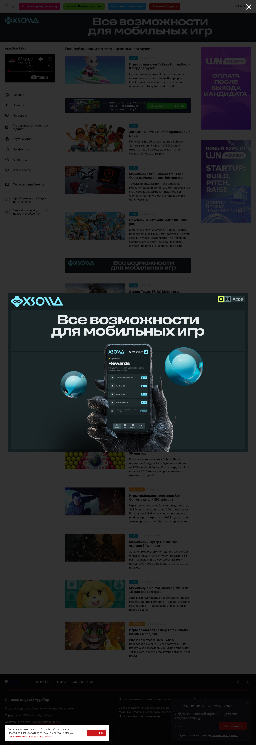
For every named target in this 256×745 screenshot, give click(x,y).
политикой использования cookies (29, 736)
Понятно (96, 733)
